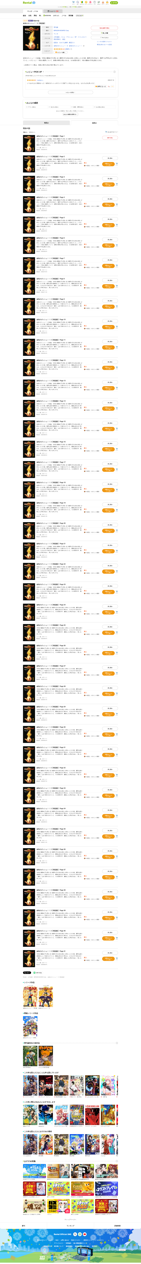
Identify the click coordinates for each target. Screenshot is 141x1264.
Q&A (56, 1240)
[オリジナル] (47, 15)
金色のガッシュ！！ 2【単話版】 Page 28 (51, 686)
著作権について (58, 1246)
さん (40, 80)
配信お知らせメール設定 (104, 44)
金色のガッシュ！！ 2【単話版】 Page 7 (51, 258)
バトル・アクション (67, 37)
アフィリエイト (58, 1243)
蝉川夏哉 (56, 1155)
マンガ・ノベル (32, 11)
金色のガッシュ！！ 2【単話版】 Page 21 (51, 543)
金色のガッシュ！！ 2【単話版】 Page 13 (51, 380)
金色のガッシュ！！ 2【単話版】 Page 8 (51, 279)
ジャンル (79, 15)
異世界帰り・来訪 (59, 39)
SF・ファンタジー (81, 37)
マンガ (56, 34)
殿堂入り (72, 42)
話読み (56, 42)
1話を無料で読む (104, 28)
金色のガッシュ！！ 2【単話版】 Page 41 (51, 951)
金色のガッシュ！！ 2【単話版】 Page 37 (51, 869)
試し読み (110, 158)
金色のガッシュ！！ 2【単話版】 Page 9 (51, 299)
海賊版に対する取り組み (82, 1246)
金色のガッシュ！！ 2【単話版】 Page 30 (51, 727)
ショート (54, 11)
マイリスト (105, 37)
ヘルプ (51, 1240)
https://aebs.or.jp (50, 1259)
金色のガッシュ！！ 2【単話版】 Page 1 (51, 136)
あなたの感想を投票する (69, 114)
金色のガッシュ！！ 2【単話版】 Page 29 (51, 706)
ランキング (70, 1226)
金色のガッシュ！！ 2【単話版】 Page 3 (51, 177)
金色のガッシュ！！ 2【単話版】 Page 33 (51, 788)
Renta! (24, 977)
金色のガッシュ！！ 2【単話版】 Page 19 (51, 503)
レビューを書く (61, 52)
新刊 (23, 1226)
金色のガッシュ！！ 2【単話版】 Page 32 (51, 768)
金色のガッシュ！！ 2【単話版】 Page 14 (51, 401)
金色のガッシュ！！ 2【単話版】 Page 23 (51, 584)
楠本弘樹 (87, 1155)
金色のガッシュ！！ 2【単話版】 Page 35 (51, 829)
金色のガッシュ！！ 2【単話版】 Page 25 (51, 625)
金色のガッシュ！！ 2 (61, 46)
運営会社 (94, 1246)
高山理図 (72, 1155)
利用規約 (68, 1243)
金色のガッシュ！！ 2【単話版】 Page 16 (51, 442)
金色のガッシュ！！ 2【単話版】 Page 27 (51, 666)
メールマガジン (99, 1240)
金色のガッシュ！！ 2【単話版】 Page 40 (51, 931)
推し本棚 (105, 33)
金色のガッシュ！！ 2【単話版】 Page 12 (51, 360)
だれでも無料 (63, 42)
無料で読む (110, 138)
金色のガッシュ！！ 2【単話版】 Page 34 (51, 808)
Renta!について (42, 1240)
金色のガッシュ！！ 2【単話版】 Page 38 (51, 890)
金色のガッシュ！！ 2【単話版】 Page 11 (51, 340)
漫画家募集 (69, 1246)
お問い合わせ (65, 1240)
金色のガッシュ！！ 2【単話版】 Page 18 (51, 482)
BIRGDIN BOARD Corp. (61, 30)
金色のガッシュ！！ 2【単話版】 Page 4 (51, 197)
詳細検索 (117, 1226)
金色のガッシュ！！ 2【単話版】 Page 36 (51, 849)
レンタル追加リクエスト (104, 41)
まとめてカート (112, 132)
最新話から (32, 132)
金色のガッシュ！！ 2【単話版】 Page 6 (51, 238)
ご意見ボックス (87, 1240)
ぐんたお (103, 1155)
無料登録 (115, 3)
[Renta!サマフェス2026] (33, 2)
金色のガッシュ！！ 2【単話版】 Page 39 (51, 910)
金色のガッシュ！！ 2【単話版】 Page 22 (51, 564)
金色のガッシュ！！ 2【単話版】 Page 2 (51, 156)
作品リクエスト (75, 1240)
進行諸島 (41, 1155)
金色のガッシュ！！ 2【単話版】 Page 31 (51, 747)
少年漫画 (56, 37)
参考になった (101, 86)
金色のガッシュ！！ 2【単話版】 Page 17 (51, 462)
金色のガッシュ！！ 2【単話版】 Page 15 (51, 421)
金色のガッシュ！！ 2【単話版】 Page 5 (51, 217)
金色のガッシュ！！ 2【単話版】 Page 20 (51, 523)
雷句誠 (56, 27)
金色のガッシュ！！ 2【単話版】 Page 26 (51, 645)
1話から (25, 132)
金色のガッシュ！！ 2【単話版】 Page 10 (51, 319)
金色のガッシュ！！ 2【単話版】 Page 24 (51, 605)
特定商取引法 (48, 1246)
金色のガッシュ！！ (75, 46)
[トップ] (27, 3)
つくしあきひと (27, 1155)
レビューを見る (70, 92)
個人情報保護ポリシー (80, 1243)
